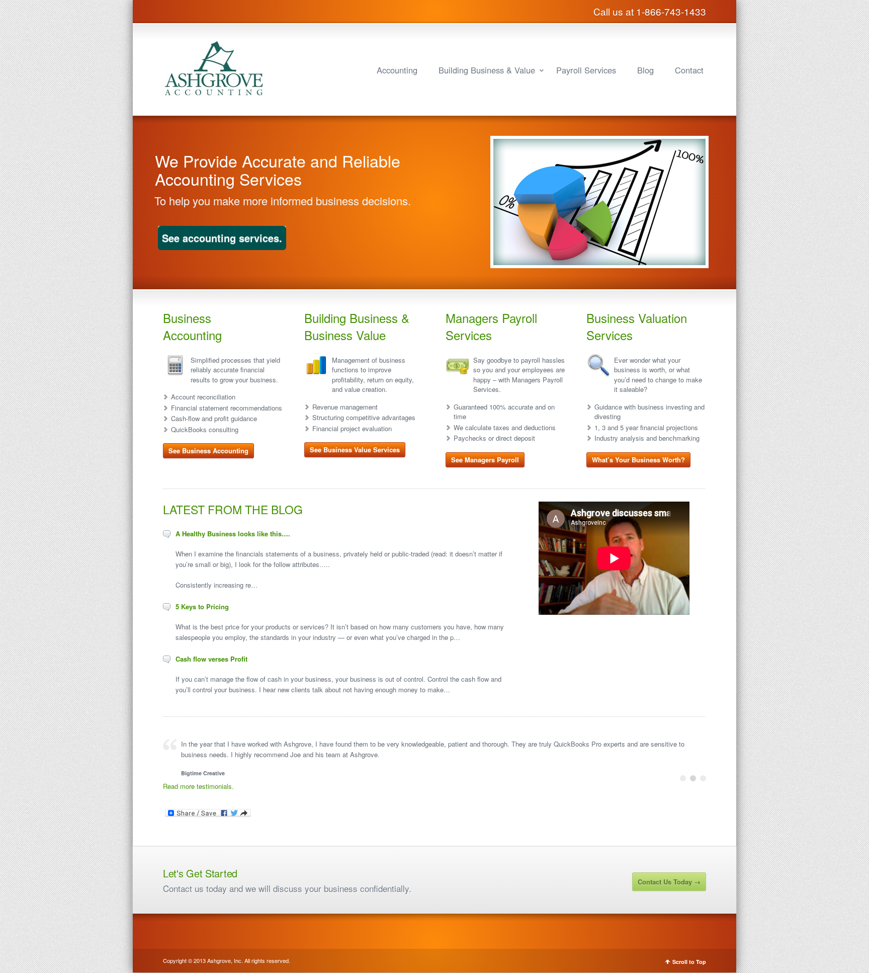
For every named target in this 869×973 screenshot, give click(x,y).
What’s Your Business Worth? (638, 459)
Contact (689, 70)
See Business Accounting (208, 450)
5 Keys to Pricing (202, 606)
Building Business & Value (487, 70)
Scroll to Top (689, 961)
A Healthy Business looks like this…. (233, 533)
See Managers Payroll (485, 459)
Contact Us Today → (669, 881)
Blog (645, 70)
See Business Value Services (355, 449)
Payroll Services (586, 70)
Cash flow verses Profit (211, 659)
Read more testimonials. (198, 786)
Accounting (397, 70)
